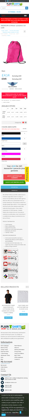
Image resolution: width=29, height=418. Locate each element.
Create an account (19, 1)
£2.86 (21, 112)
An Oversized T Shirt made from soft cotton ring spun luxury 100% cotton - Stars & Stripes (8, 309)
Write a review (18, 88)
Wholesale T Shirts (5, 355)
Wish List (3, 369)
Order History (4, 367)
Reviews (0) (14, 190)
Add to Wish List (6, 100)
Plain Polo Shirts (5, 351)
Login (12, 1)
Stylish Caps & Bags (14, 30)
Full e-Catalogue (5, 345)
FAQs (2, 357)
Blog (2, 359)
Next (26, 287)
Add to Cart (8, 317)
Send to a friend (6, 102)
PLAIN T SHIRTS (4, 30)
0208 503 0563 (8, 387)
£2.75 (25, 112)
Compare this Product (16, 100)
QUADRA (6, 33)
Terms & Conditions (19, 353)
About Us (16, 347)
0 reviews (11, 88)
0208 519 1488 (8, 385)
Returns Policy (4, 347)
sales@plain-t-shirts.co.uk (10, 382)
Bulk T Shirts (17, 355)
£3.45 (8, 112)
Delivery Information (19, 349)
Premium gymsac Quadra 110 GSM (10, 32)
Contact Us (17, 359)
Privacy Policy (17, 351)
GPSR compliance (18, 357)
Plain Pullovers (18, 345)
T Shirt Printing (4, 353)
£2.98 (17, 112)
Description (14, 187)
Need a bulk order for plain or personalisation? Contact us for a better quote (14, 95)
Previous (28, 287)
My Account (3, 365)
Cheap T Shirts (4, 349)
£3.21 (12, 112)
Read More (15, 412)
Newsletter (3, 371)
